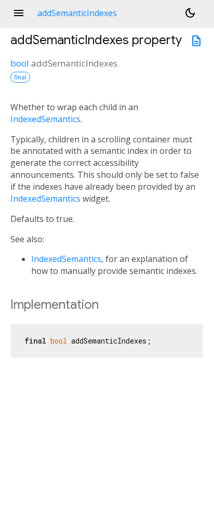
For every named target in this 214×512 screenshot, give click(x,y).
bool (19, 63)
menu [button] (18, 13)
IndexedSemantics (45, 119)
